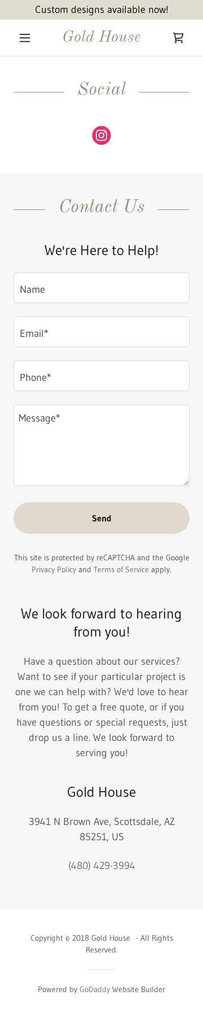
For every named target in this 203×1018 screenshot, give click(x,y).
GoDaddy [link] (95, 989)
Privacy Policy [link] (54, 569)
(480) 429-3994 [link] (101, 865)
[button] (27, 38)
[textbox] (101, 288)
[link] (101, 38)
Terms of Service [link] (121, 569)
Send (102, 518)
